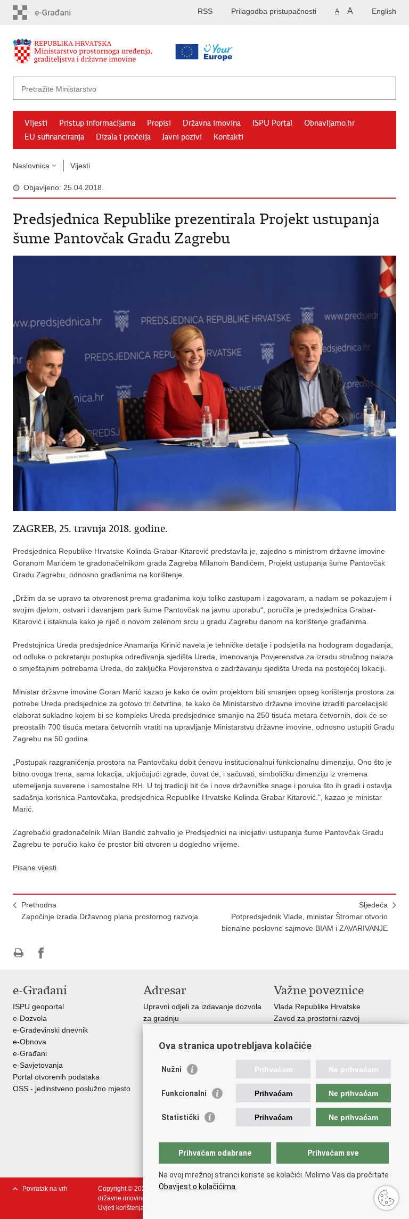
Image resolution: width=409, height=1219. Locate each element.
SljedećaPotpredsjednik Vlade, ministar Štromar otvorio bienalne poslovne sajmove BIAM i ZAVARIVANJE (305, 916)
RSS (205, 11)
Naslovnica (31, 165)
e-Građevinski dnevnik (50, 1030)
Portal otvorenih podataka (56, 1077)
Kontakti (228, 137)
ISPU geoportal (38, 1006)
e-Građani (30, 1053)
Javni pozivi (182, 137)
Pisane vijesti (34, 867)
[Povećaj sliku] (204, 383)
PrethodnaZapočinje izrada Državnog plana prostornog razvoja (109, 911)
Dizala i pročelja (123, 137)
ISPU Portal (272, 123)
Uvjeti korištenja (121, 1208)
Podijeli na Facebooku (41, 953)
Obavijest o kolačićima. (198, 1186)
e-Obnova (29, 1041)
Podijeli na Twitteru (64, 953)
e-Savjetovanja (38, 1065)
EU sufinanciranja (54, 137)
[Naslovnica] (101, 53)
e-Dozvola (30, 1018)
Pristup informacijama (97, 123)
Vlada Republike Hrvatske (317, 1006)
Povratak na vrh (45, 1188)
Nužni (171, 1069)
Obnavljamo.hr (329, 123)
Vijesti (35, 123)
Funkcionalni (184, 1093)
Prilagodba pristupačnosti (273, 11)
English (384, 11)
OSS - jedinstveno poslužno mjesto (71, 1088)
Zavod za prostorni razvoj (316, 1018)
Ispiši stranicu (18, 953)
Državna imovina (212, 123)
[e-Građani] (58, 12)
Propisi (159, 123)
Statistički (180, 1117)
